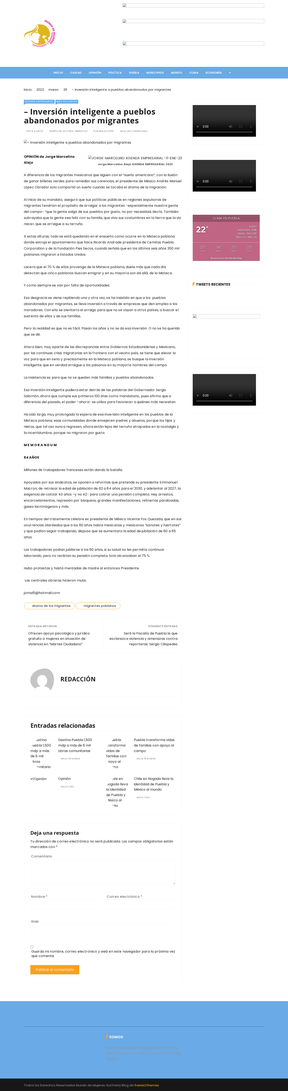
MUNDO (176, 73)
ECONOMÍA (214, 73)
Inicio (58, 73)
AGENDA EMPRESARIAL (39, 101)
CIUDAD (76, 73)
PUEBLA (134, 73)
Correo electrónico (124, 896)
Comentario (41, 856)
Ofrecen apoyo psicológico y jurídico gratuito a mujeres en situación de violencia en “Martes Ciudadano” (59, 639)
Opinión (64, 778)
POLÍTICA (115, 73)
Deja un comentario (134, 131)
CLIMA (193, 73)
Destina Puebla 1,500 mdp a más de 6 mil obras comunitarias (75, 745)
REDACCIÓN (106, 131)
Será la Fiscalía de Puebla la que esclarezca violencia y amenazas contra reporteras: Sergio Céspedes (143, 639)
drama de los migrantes (51, 606)
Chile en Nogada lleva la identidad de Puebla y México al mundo (153, 784)
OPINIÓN (95, 73)
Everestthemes (147, 1085)
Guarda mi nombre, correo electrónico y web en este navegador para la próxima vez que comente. (103, 953)
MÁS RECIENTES (67, 101)
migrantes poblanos (100, 606)
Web (35, 921)
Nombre (39, 896)
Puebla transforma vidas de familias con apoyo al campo (154, 745)
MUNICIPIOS (155, 73)
